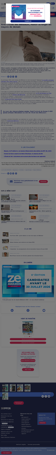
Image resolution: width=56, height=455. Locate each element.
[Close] (50, 3)
